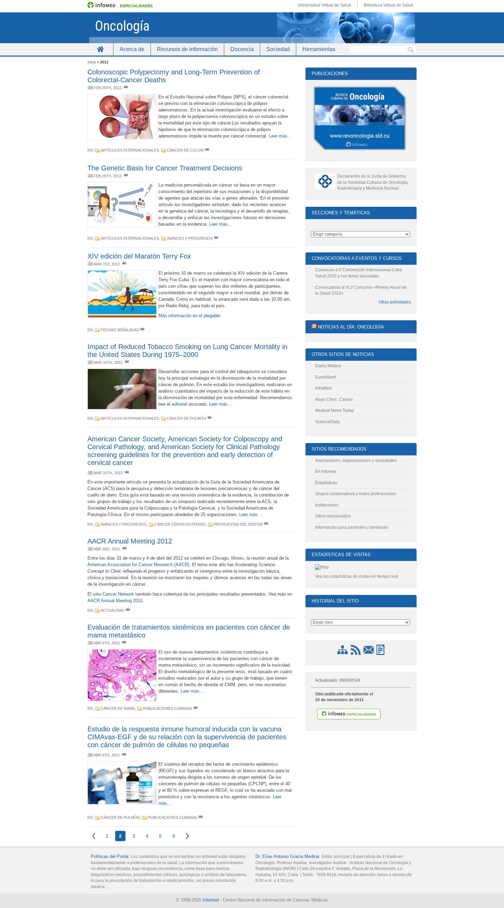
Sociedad (278, 49)
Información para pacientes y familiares (351, 527)
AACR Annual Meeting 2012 (129, 541)
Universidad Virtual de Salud (324, 5)
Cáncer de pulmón (186, 418)
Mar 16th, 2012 (108, 362)
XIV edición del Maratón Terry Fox (139, 256)
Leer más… (280, 136)
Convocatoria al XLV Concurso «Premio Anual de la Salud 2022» (361, 290)
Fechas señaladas (120, 330)
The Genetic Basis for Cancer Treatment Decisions (164, 168)
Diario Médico (328, 365)
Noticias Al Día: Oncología (351, 327)
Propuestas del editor (238, 524)
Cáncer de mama (118, 708)
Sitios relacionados (333, 516)
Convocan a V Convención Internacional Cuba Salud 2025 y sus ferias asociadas (358, 272)
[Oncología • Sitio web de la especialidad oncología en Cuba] (252, 27)
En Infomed (325, 471)
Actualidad (112, 610)
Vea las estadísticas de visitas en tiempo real (356, 576)
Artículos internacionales (130, 150)
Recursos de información (187, 49)
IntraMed (323, 388)
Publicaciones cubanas (167, 708)
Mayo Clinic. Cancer (334, 399)
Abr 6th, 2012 (107, 643)
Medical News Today (334, 410)
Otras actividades (395, 302)
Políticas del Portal (110, 856)
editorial (179, 404)
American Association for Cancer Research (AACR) (138, 564)
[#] (125, 88)
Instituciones (326, 505)
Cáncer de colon (185, 150)
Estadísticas (326, 482)
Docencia (242, 49)
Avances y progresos (190, 238)
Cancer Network (118, 594)
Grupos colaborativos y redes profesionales (355, 493)
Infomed (211, 900)
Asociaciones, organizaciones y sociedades (356, 460)
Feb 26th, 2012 (107, 176)
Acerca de (132, 49)
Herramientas (318, 49)
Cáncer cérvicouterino (180, 524)
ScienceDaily (327, 421)
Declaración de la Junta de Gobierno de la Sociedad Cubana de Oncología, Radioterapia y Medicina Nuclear (373, 182)
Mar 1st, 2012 (107, 264)
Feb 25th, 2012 (107, 88)
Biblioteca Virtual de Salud (388, 5)
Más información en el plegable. (189, 315)
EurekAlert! (325, 377)
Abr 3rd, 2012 (107, 549)
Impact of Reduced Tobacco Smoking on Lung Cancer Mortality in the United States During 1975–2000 (187, 350)
